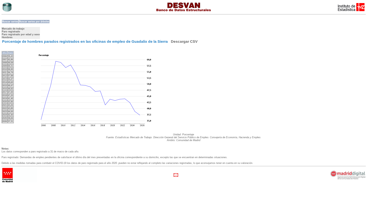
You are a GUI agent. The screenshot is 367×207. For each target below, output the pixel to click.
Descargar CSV (184, 41)
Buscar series (10, 21)
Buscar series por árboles (34, 21)
